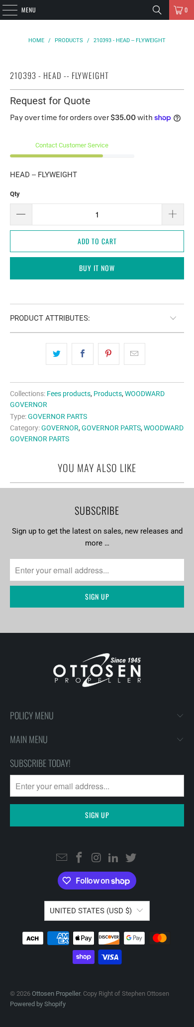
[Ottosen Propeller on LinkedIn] (113, 858)
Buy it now (97, 268)
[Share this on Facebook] (82, 354)
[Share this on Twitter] (56, 354)
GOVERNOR (60, 428)
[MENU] (4, 10)
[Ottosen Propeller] (97, 10)
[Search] (157, 10)
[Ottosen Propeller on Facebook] (79, 858)
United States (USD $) (91, 910)
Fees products (69, 394)
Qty (15, 194)
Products (108, 394)
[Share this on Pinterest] (108, 354)
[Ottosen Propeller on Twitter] (131, 858)
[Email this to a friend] (134, 354)
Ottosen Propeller (56, 993)
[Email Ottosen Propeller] (62, 858)
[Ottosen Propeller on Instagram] (96, 858)
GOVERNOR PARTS (57, 416)
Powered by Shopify (38, 1004)
